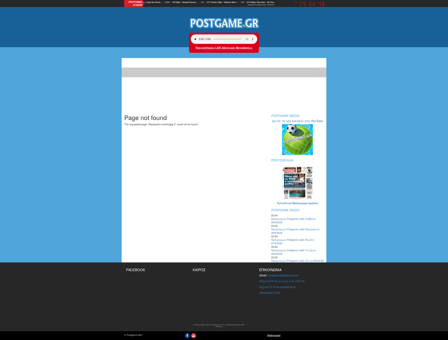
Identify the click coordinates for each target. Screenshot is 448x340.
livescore (270, 5)
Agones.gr (261, 5)
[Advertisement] (224, 84)
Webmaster (274, 335)
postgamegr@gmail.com (284, 275)
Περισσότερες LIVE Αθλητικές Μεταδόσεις (224, 48)
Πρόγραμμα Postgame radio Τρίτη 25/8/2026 (297, 260)
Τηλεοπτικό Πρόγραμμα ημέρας (297, 203)
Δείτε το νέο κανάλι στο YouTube (297, 120)
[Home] (224, 23)
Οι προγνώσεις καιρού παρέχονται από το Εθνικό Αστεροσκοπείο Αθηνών (219, 325)
